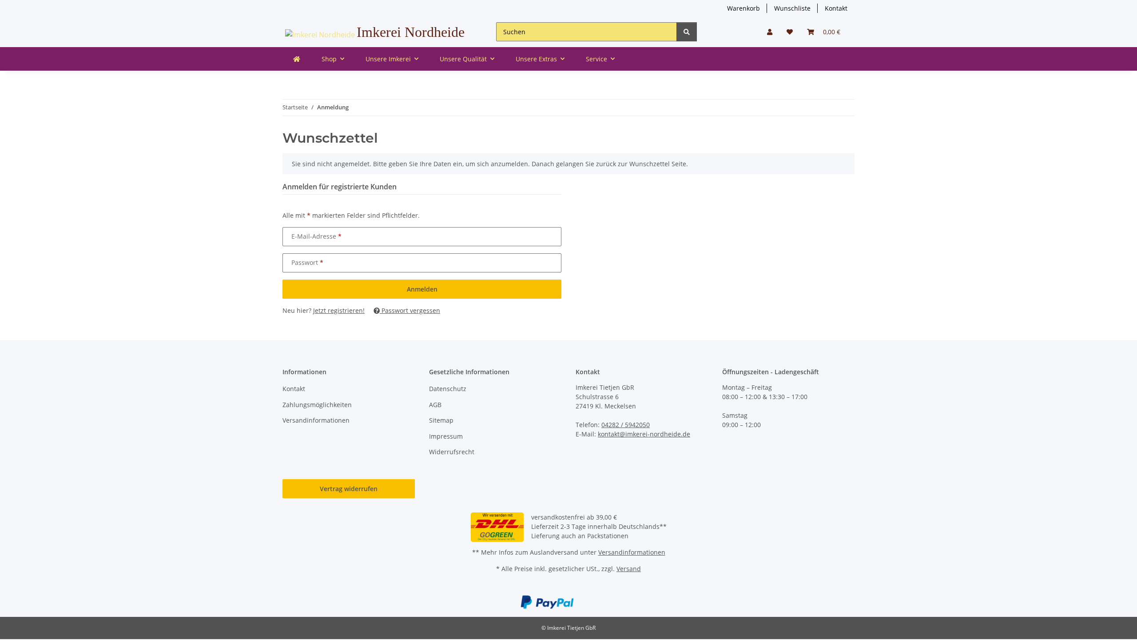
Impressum (446, 436)
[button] (769, 31)
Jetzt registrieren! (339, 310)
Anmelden (422, 289)
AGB (435, 404)
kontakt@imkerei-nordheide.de (644, 434)
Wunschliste (792, 8)
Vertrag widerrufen (349, 488)
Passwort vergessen (410, 310)
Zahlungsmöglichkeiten (317, 404)
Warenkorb (743, 8)
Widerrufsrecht (451, 452)
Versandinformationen (316, 420)
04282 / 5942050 (625, 424)
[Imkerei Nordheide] (296, 59)
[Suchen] (686, 31)
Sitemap (441, 420)
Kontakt (836, 8)
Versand (628, 568)
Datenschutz (447, 388)
